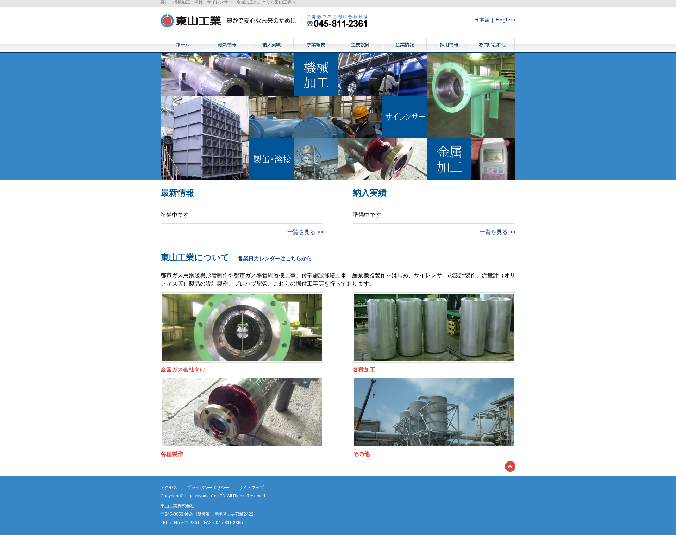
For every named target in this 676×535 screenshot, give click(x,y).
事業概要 (316, 45)
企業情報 (404, 45)
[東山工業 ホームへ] (264, 21)
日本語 (482, 20)
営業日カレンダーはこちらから (275, 258)
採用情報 (449, 45)
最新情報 (227, 45)
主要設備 (360, 45)
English (505, 20)
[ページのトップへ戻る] (510, 466)
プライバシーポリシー (208, 487)
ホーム (183, 45)
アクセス (169, 487)
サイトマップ (251, 487)
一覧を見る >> (305, 232)
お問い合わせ (492, 45)
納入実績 (271, 45)
